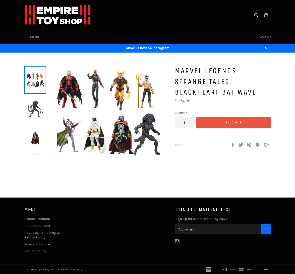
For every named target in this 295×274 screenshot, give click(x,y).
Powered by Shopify (69, 269)
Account (265, 37)
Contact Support (37, 226)
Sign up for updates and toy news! (201, 219)
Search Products (37, 219)
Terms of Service (37, 244)
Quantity (181, 112)
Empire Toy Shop (45, 269)
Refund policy (35, 251)
